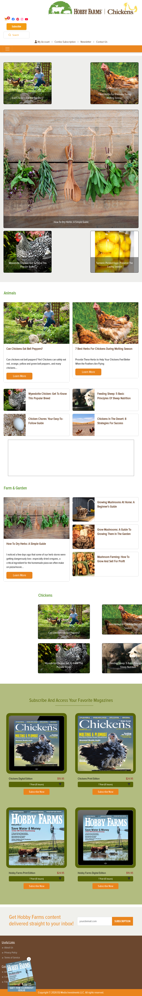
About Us (8, 947)
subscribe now (36, 792)
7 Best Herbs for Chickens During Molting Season (103, 349)
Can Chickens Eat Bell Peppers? (24, 349)
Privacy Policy (10, 952)
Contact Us (101, 42)
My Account (43, 42)
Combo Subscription (65, 42)
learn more (19, 376)
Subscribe (16, 26)
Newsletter (86, 42)
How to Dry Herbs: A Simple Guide (26, 544)
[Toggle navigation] (7, 48)
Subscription (122, 921)
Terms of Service (12, 957)
